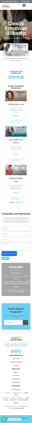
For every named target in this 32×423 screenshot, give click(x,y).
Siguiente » (19, 202)
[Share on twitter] (14, 77)
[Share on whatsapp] (21, 77)
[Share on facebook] (10, 77)
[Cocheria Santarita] (16, 338)
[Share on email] (18, 77)
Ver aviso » (16, 115)
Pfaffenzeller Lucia (16, 104)
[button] (24, 5)
